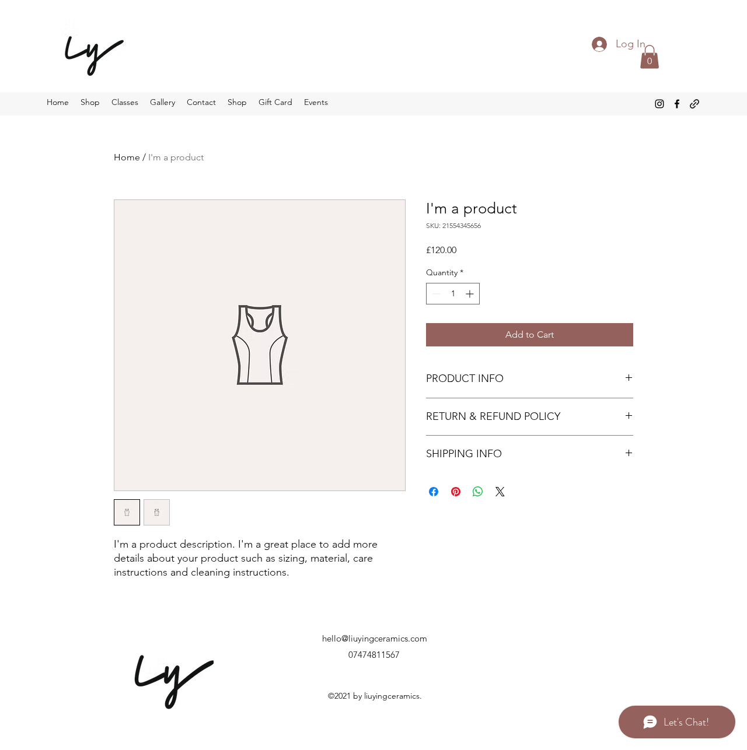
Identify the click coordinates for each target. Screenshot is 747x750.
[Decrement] (435, 293)
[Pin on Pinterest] (456, 492)
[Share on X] (500, 492)
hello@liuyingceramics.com (374, 638)
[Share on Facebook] (434, 492)
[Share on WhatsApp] (478, 492)
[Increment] (470, 293)
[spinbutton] (452, 293)
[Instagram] (659, 104)
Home (127, 157)
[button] (649, 57)
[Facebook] (677, 104)
